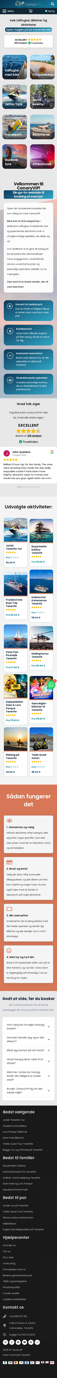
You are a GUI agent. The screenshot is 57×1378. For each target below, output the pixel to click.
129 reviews (34, 435)
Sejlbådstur (9, 1223)
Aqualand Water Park (15, 1189)
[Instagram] (5, 1342)
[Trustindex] (37, 1342)
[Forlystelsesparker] (42, 67)
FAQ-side (8, 1257)
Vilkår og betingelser (15, 1281)
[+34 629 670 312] (6, 1316)
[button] (52, 4)
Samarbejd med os (14, 1269)
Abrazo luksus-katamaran (18, 1217)
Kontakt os (9, 1245)
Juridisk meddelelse (14, 1299)
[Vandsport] (14, 127)
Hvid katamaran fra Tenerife (19, 1171)
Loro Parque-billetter (15, 1131)
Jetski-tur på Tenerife (15, 1205)
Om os (7, 1251)
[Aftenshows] (42, 156)
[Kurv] (30, 11)
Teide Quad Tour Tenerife (18, 1143)
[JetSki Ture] (14, 96)
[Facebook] (18, 1342)
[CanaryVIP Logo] (28, 4)
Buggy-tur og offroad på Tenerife (22, 1149)
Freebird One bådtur (15, 1125)
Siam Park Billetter (13, 1137)
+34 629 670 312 (18, 1316)
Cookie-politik (11, 1293)
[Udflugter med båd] (14, 67)
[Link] (15, 542)
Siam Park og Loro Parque (18, 1183)
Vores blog (9, 1263)
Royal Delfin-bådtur (14, 1165)
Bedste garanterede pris (17, 1275)
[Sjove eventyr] (42, 96)
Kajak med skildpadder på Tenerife (23, 1229)
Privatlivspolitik (11, 1287)
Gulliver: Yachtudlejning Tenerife (21, 1177)
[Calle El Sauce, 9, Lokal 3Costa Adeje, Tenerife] (6, 1325)
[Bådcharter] (42, 127)
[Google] (31, 1342)
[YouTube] (24, 1342)
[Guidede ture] (14, 156)
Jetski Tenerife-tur (14, 1119)
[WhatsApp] (11, 1342)
